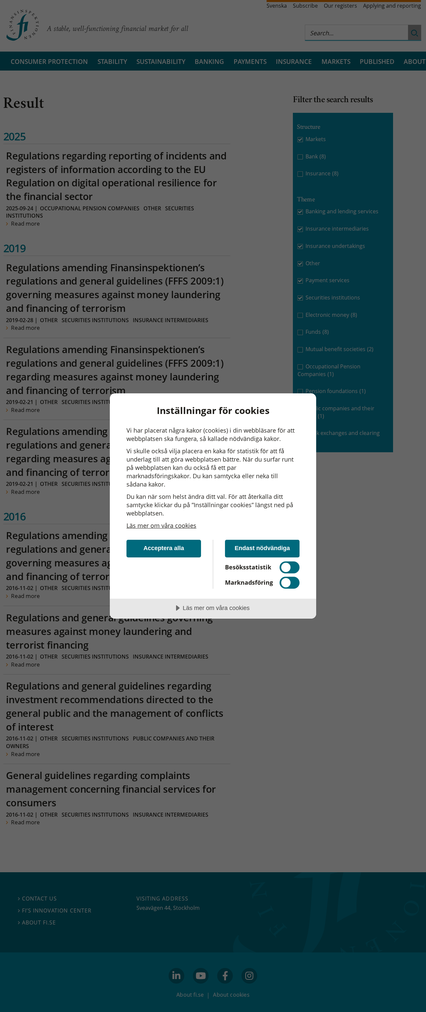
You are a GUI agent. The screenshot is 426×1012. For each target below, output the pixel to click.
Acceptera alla (163, 548)
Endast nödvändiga (262, 548)
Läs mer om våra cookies (161, 525)
